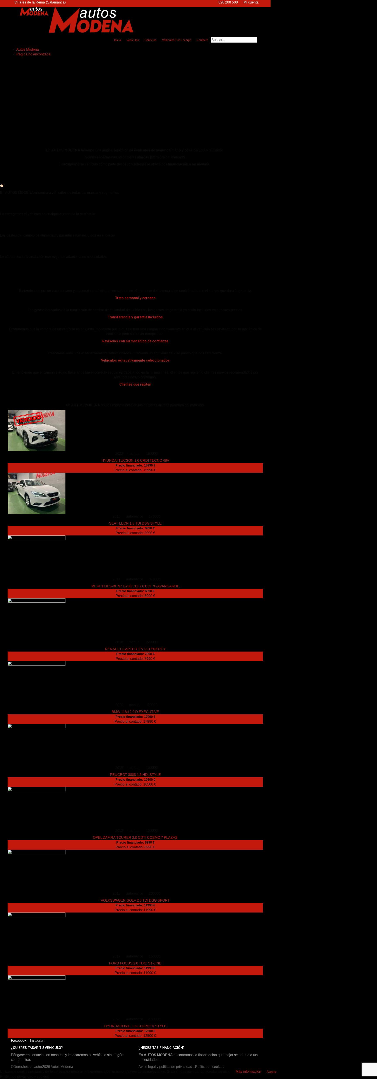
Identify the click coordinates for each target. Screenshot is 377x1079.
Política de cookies (209, 1067)
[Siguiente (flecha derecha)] (369, 540)
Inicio (117, 40)
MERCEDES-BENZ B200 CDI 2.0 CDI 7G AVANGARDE (135, 586)
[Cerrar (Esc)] (372, 5)
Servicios (150, 40)
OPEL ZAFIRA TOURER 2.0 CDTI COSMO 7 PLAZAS (135, 837)
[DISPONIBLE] (135, 493)
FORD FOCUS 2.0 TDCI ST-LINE (135, 963)
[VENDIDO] (135, 807)
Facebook (18, 1040)
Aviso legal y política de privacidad (165, 1067)
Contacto (202, 40)
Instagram (37, 1040)
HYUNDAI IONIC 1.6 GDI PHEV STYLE (135, 1026)
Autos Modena (62, 1067)
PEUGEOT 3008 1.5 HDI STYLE (135, 775)
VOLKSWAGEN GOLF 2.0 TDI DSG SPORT (135, 900)
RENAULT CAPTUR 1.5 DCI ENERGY (135, 649)
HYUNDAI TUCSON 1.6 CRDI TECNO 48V (135, 460)
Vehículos (133, 40)
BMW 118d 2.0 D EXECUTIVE (135, 712)
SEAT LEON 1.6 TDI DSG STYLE (135, 523)
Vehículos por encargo (176, 40)
